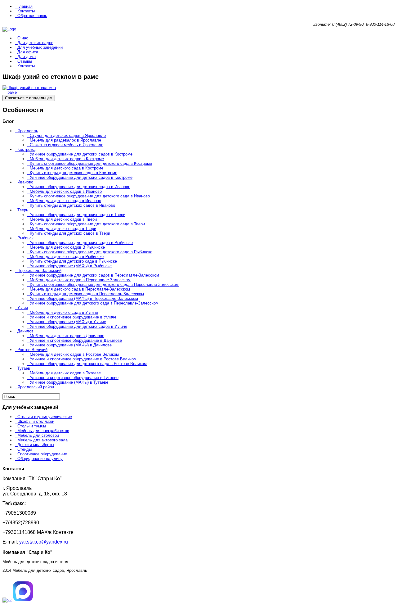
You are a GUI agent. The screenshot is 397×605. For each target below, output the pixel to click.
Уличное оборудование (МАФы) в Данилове (71, 345)
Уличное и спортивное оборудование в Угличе (73, 317)
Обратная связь (32, 15)
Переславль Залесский (39, 270)
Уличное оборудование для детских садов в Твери (77, 214)
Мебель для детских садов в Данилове (67, 335)
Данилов (25, 331)
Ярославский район (35, 387)
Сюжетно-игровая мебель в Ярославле (66, 144)
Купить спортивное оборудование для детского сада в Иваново (90, 196)
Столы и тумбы (31, 426)
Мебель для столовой (38, 435)
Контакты (26, 11)
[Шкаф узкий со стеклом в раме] (33, 92)
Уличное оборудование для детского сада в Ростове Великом (88, 363)
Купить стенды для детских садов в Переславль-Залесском (87, 293)
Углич (22, 307)
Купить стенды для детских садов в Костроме (73, 172)
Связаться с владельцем (28, 98)
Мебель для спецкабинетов (43, 430)
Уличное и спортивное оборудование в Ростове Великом (83, 359)
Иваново (25, 182)
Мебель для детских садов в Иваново (66, 191)
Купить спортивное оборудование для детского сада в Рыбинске (91, 252)
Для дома (26, 56)
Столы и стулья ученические (44, 416)
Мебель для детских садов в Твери (63, 219)
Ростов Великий (32, 349)
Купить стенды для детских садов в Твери (70, 233)
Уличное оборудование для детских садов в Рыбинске (81, 242)
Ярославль (27, 131)
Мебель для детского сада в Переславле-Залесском (80, 289)
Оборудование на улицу (40, 458)
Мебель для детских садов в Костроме (67, 158)
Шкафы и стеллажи (35, 421)
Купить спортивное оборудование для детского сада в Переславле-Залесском (104, 284)
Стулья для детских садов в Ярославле (68, 135)
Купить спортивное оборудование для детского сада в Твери (87, 224)
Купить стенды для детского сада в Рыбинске (73, 261)
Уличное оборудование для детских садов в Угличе (78, 326)
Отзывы (24, 61)
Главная (25, 6)
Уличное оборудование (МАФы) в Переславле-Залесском (84, 298)
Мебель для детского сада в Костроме (66, 168)
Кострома (26, 149)
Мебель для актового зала (42, 440)
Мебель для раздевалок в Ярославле (65, 140)
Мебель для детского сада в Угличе (64, 312)
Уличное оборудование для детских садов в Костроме (81, 154)
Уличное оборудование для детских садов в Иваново (80, 186)
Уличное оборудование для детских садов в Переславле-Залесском (94, 275)
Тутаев (23, 368)
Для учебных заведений (40, 47)
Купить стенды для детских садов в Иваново (72, 205)
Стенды (24, 449)
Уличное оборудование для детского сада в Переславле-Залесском (94, 303)
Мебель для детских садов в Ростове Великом (74, 354)
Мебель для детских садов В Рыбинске (67, 247)
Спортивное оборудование (42, 454)
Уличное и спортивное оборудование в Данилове (76, 340)
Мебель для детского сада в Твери (63, 228)
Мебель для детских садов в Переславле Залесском (80, 280)
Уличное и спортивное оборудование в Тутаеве (74, 377)
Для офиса (27, 52)
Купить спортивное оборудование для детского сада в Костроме (91, 163)
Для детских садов (35, 42)
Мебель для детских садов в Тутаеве (65, 373)
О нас (22, 38)
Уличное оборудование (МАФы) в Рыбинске (71, 266)
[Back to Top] (3, 579)
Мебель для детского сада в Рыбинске (67, 256)
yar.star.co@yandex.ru (43, 541)
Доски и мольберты (35, 444)
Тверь (22, 210)
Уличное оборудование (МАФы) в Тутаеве (69, 382)
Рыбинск (25, 238)
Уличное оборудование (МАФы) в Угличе (68, 321)
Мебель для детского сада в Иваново (65, 200)
